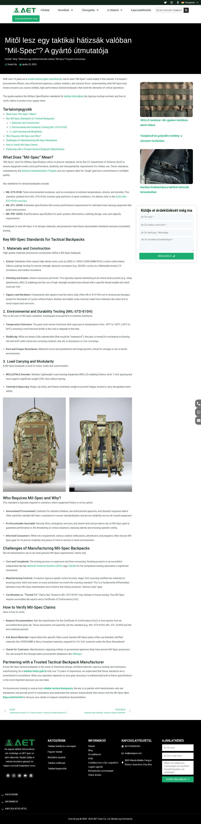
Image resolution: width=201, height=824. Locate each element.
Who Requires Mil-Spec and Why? (23, 136)
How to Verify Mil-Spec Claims (22, 144)
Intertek (72, 566)
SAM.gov (77, 654)
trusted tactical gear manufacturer (45, 79)
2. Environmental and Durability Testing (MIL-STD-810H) (38, 127)
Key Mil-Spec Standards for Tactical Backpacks (30, 118)
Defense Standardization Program (39, 170)
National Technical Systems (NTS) (44, 566)
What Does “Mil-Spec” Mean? (21, 114)
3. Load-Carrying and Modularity (25, 131)
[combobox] (169, 10)
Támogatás (88, 10)
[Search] (186, 10)
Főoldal (45, 10)
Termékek (63, 10)
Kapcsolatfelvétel (141, 10)
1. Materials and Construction (24, 123)
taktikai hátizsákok (73, 96)
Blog (15, 59)
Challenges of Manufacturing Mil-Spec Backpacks (31, 140)
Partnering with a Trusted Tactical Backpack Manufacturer (35, 149)
